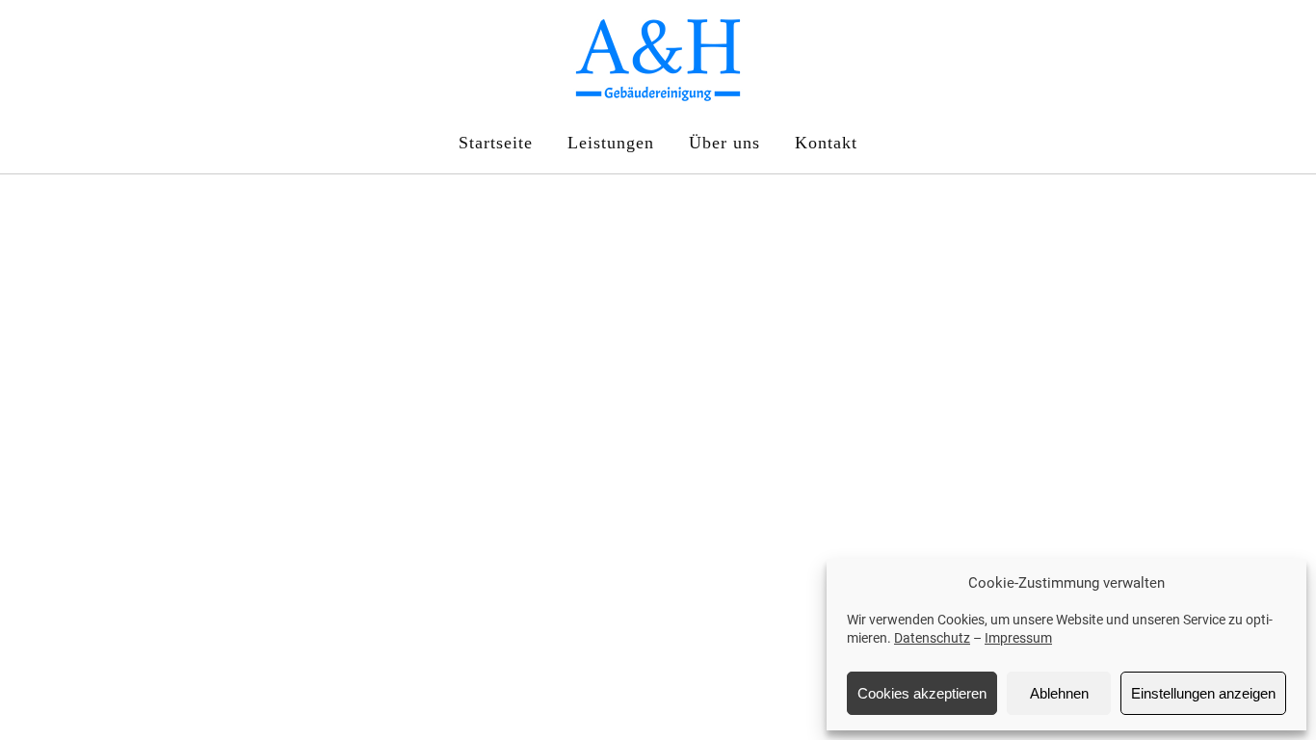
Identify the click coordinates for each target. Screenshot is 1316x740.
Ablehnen (1059, 693)
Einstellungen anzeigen (1203, 693)
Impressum (1018, 638)
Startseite (496, 142)
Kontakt (826, 142)
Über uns (724, 142)
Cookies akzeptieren (922, 693)
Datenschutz (932, 638)
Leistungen (610, 142)
